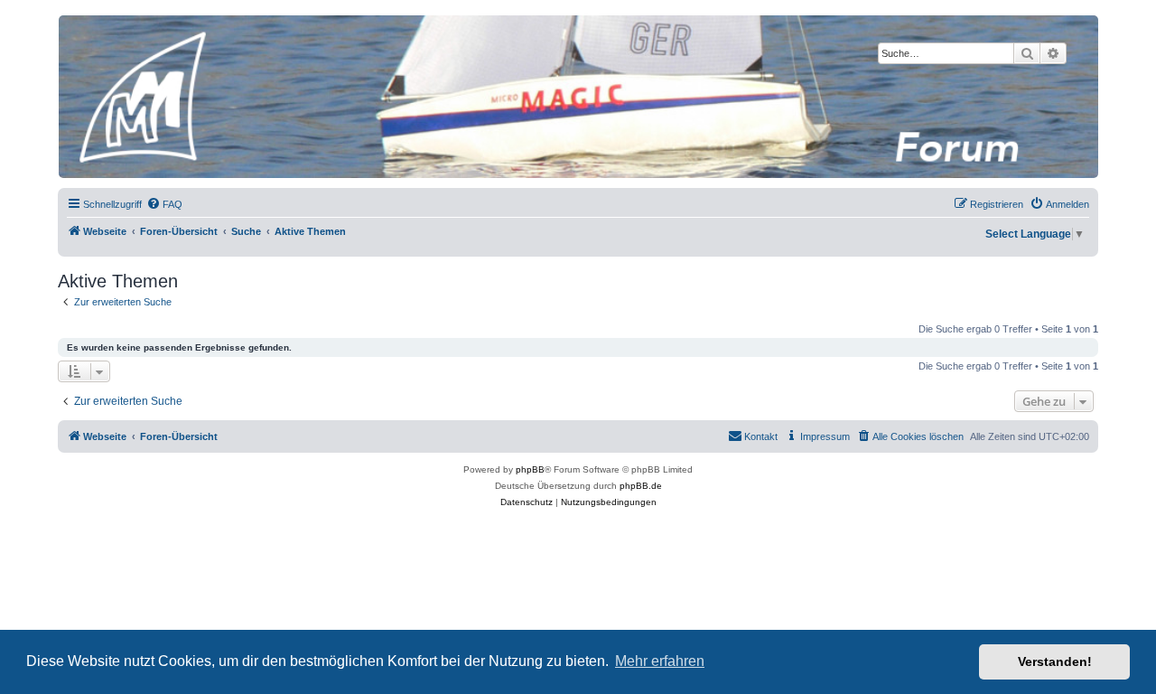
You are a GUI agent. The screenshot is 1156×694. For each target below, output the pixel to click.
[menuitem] (164, 204)
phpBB (530, 469)
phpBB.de (641, 486)
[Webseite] (577, 96)
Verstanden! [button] (1055, 661)
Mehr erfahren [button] (659, 661)
